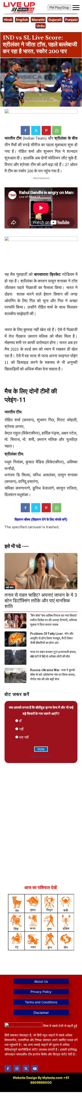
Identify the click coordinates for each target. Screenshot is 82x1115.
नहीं (21, 729)
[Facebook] (25, 130)
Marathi (38, 20)
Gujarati (55, 20)
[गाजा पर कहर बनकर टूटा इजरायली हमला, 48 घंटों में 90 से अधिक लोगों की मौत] (15, 657)
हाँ (20, 721)
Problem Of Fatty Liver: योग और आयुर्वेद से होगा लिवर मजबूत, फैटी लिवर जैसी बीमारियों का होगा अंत (51, 638)
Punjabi (71, 20)
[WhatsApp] (56, 130)
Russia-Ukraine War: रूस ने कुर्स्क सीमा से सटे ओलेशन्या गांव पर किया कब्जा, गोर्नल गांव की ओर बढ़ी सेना (52, 674)
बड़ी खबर (9, 587)
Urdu (40, 26)
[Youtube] (34, 1068)
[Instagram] (16, 1068)
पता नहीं (23, 737)
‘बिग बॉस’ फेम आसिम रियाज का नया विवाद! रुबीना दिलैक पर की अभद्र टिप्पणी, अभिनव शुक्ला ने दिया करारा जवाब (53, 620)
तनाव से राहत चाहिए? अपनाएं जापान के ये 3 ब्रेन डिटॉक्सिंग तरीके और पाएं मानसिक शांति (41, 600)
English (22, 20)
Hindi (8, 20)
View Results (41, 756)
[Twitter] (35, 130)
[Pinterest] (46, 130)
